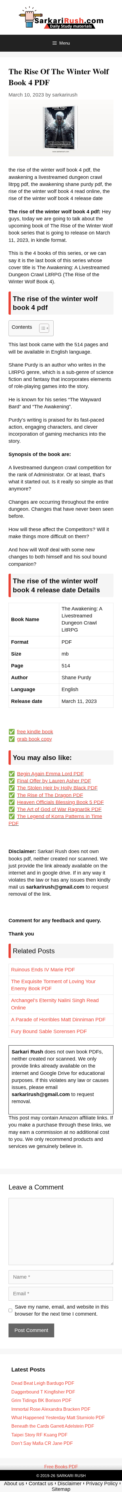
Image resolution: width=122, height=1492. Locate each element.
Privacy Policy (102, 1483)
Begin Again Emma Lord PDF (50, 774)
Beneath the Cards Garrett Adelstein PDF (52, 1426)
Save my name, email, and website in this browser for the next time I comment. (62, 1310)
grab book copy (34, 739)
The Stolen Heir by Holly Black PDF (57, 788)
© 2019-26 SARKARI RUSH (61, 1475)
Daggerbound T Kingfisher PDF (43, 1392)
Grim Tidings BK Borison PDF (41, 1400)
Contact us (41, 1483)
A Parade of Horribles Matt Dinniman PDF (58, 1019)
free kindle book (35, 732)
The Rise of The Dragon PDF (50, 795)
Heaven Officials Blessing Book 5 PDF (60, 802)
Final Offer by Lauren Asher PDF (54, 781)
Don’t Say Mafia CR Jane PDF (42, 1443)
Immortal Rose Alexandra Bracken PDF (51, 1409)
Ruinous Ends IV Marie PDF (43, 969)
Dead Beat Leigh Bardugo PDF (42, 1383)
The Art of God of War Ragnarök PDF (59, 809)
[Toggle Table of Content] (41, 328)
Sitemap (61, 1489)
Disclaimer (69, 1483)
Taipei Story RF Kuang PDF (39, 1434)
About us (14, 1483)
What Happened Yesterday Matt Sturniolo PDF (58, 1417)
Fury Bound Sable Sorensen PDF (49, 1031)
